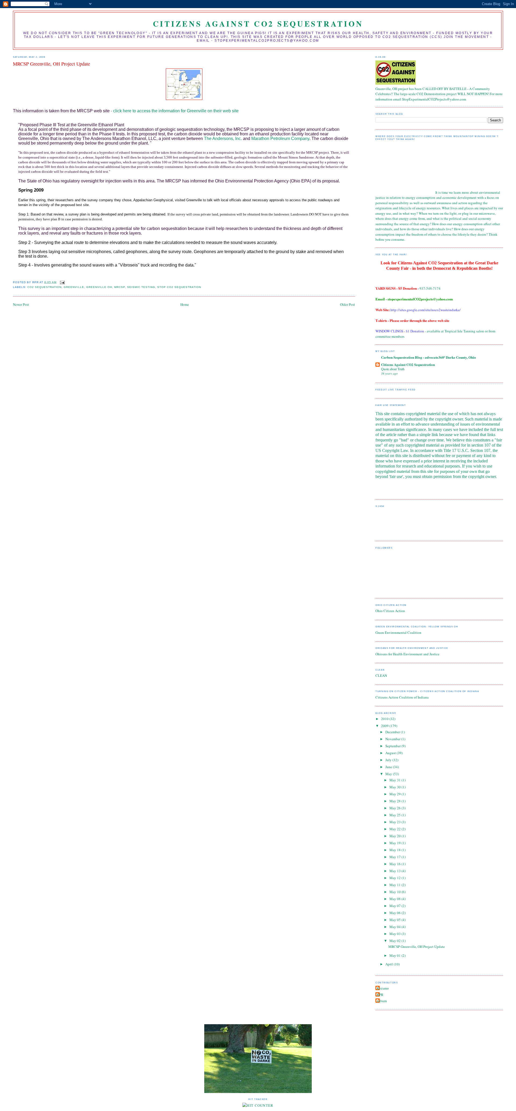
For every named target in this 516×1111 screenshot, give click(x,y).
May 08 (395, 898)
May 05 (395, 919)
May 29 (395, 794)
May (389, 773)
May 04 (395, 926)
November (393, 738)
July (388, 759)
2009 (385, 725)
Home (184, 304)
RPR (380, 994)
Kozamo (383, 988)
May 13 (395, 870)
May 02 (395, 940)
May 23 (395, 821)
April (389, 964)
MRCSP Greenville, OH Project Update (416, 946)
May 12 (395, 877)
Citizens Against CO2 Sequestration (258, 23)
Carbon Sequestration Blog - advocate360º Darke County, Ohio (428, 357)
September (393, 745)
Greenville (74, 287)
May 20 (395, 835)
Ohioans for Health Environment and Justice (407, 654)
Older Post (347, 304)
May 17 (395, 856)
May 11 (395, 884)
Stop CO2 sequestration (179, 287)
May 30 (395, 787)
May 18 (395, 849)
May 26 (395, 808)
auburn (382, 1000)
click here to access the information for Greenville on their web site (176, 111)
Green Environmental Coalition (398, 632)
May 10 (395, 891)
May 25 (395, 814)
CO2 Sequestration (44, 287)
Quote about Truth (392, 369)
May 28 (395, 801)
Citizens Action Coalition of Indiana (402, 697)
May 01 (395, 955)
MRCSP (119, 287)
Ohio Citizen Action (390, 610)
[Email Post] (62, 282)
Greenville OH (99, 287)
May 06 (395, 912)
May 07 (395, 905)
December (393, 731)
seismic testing (141, 287)
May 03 (395, 933)
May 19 (395, 842)
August (391, 752)
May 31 (395, 780)
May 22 (395, 828)
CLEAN (381, 675)
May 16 (395, 863)
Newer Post (21, 304)
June (389, 766)
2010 (385, 718)
